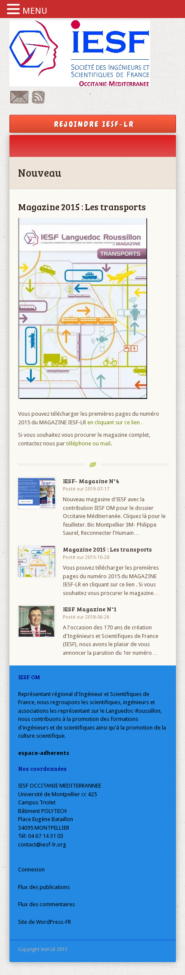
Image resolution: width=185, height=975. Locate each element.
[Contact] (19, 101)
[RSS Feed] (38, 101)
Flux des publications (44, 887)
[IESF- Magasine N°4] (37, 493)
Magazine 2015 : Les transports (107, 549)
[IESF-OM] (92, 53)
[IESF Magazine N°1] (37, 621)
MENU (34, 11)
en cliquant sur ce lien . (114, 422)
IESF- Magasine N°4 (91, 481)
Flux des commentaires (46, 904)
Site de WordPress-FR (44, 922)
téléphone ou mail (88, 443)
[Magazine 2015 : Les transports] (37, 561)
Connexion (31, 869)
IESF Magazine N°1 (90, 609)
